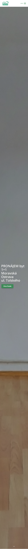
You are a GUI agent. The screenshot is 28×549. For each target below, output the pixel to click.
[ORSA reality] (5, 3)
